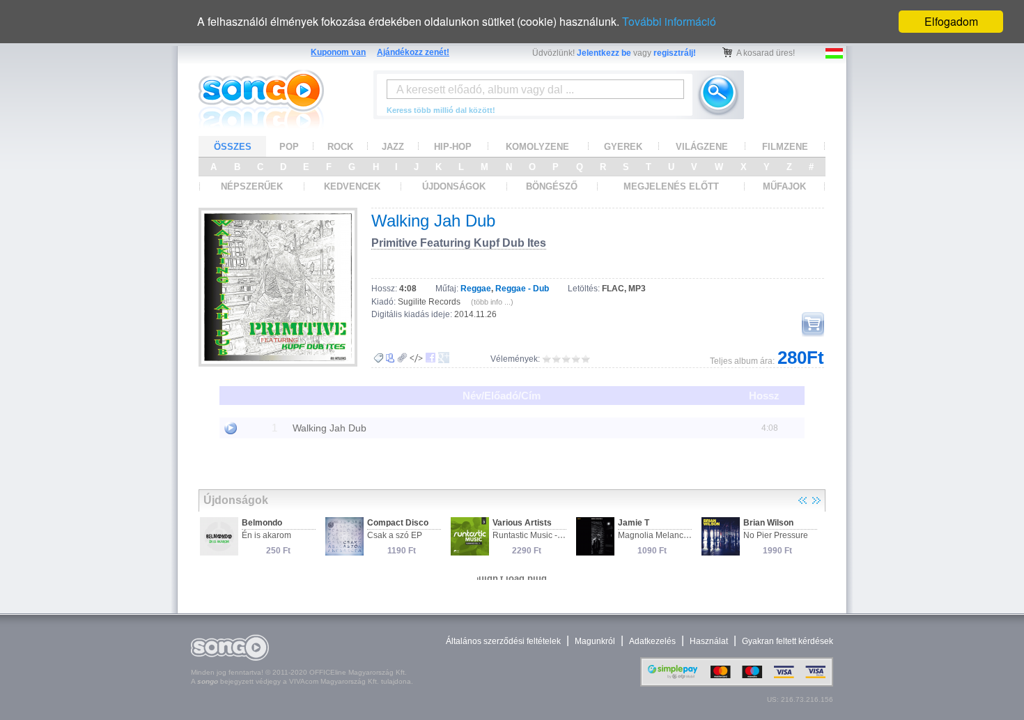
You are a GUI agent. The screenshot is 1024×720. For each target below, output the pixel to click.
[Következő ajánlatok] (816, 500)
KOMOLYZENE (537, 146)
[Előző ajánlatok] (802, 500)
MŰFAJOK (784, 186)
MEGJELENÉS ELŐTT (671, 186)
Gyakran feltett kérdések (787, 641)
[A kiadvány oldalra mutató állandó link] (402, 358)
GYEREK (623, 146)
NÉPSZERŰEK (252, 186)
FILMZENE (785, 146)
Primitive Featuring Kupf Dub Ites (458, 243)
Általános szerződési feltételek (503, 641)
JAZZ (393, 146)
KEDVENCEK (352, 186)
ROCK (340, 146)
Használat (709, 641)
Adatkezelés (652, 641)
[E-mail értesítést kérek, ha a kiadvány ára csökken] (378, 358)
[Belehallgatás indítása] (230, 428)
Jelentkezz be (604, 53)
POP (289, 146)
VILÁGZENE (702, 146)
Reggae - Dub (522, 288)
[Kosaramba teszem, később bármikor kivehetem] (813, 324)
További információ (669, 21)
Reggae (475, 288)
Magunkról (595, 641)
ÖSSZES (232, 146)
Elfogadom (951, 21)
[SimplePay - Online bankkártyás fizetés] (737, 683)
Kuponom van (338, 52)
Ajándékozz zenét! (413, 52)
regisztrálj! (674, 53)
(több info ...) (492, 302)
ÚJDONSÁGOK (454, 186)
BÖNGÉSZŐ (551, 186)
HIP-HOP (453, 146)
